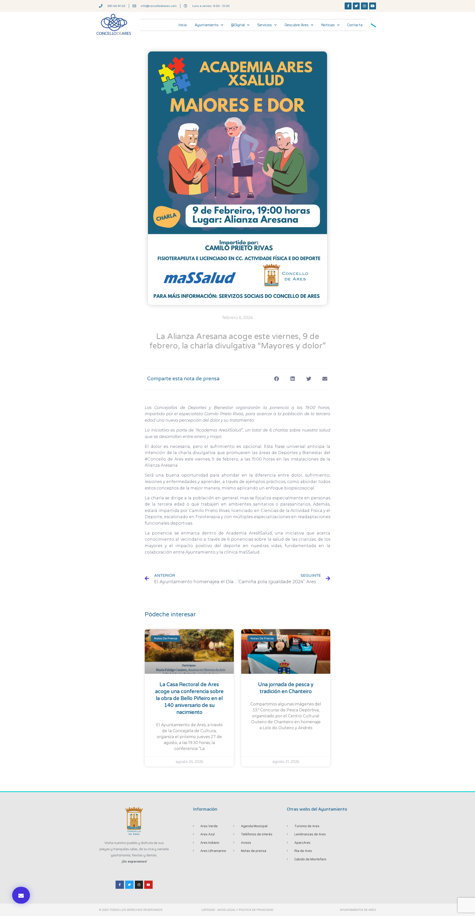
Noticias (328, 25)
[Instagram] (364, 5)
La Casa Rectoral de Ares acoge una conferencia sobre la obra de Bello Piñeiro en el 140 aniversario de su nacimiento (189, 698)
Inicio (182, 25)
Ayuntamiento (206, 25)
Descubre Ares (297, 25)
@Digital (238, 25)
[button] (21, 895)
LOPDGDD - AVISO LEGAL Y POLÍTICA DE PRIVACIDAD (237, 909)
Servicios (264, 25)
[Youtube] (372, 5)
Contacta (354, 25)
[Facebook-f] (348, 5)
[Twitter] (356, 5)
